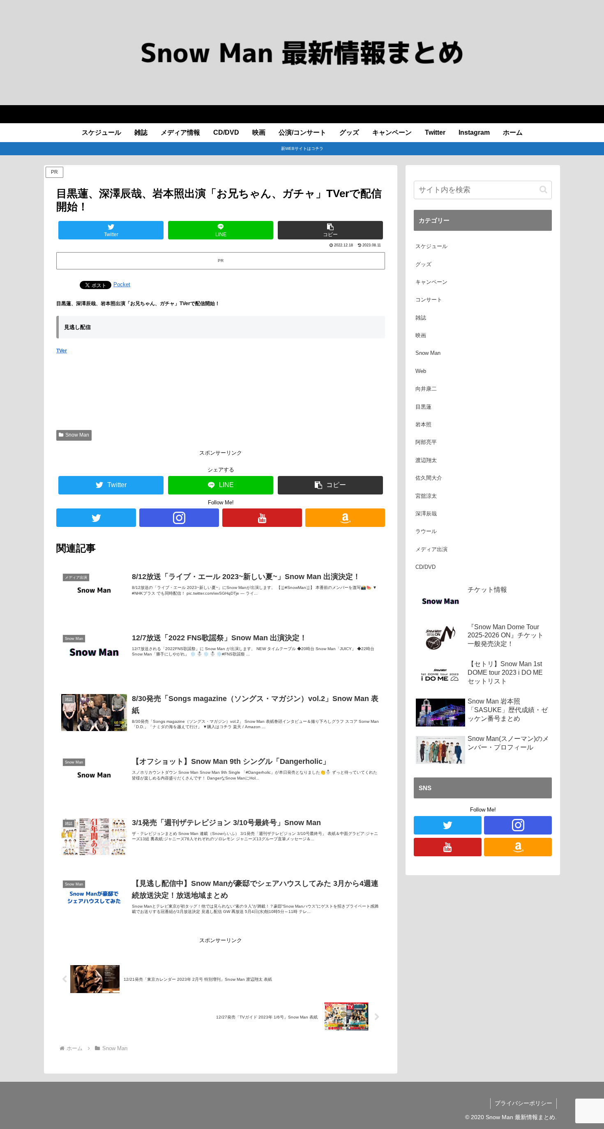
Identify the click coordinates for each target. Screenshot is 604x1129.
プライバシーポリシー (523, 1103)
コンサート (428, 300)
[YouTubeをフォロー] (262, 517)
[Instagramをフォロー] (179, 517)
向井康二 (426, 389)
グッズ (423, 264)
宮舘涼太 (426, 496)
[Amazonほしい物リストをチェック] (345, 517)
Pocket (121, 284)
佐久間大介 (428, 478)
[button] (330, 230)
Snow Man (77, 435)
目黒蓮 (423, 407)
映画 (420, 335)
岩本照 (423, 424)
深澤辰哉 (426, 513)
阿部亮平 (426, 442)
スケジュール (431, 246)
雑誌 (420, 318)
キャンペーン (431, 282)
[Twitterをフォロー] (96, 517)
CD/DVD (425, 567)
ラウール (426, 531)
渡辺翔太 (426, 460)
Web (420, 371)
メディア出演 (431, 549)
